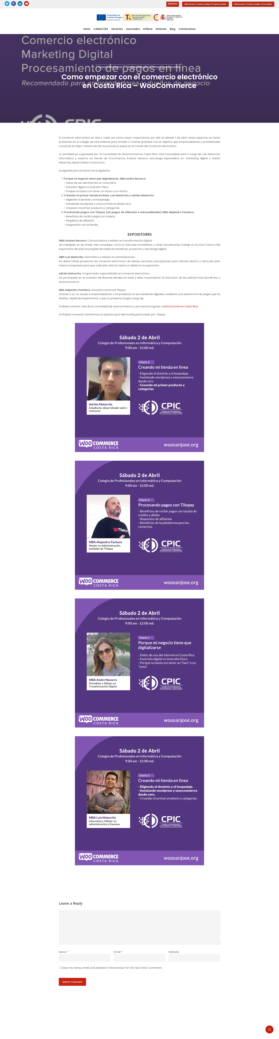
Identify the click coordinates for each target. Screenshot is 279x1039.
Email (118, 952)
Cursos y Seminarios (110, 66)
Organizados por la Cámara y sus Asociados (154, 66)
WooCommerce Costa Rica (180, 306)
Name (63, 952)
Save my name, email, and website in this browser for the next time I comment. (112, 968)
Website (174, 952)
